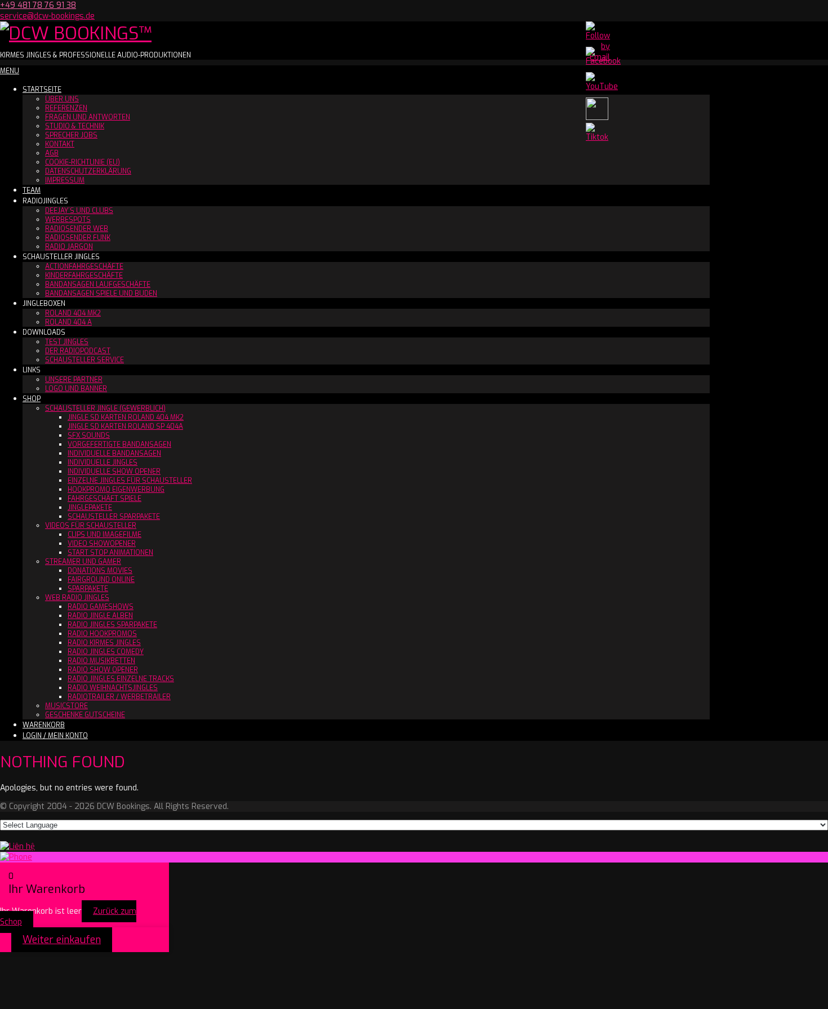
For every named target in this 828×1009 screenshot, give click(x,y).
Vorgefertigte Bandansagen (119, 444)
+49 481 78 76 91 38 (38, 5)
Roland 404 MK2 (73, 313)
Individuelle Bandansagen (114, 453)
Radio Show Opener (103, 669)
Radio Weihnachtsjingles (113, 687)
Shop (32, 398)
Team (32, 190)
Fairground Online (101, 579)
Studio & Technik (74, 126)
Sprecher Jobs (71, 135)
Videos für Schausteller (90, 525)
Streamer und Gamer (83, 561)
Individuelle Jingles (102, 462)
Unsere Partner (74, 379)
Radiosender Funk (77, 237)
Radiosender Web (76, 228)
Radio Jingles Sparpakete (112, 624)
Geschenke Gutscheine (85, 714)
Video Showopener (102, 543)
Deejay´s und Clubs (79, 210)
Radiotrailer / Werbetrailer (119, 696)
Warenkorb (44, 725)
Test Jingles (66, 341)
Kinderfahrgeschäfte (84, 275)
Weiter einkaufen (62, 939)
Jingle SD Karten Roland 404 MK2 (126, 417)
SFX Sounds (89, 435)
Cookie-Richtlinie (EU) (82, 162)
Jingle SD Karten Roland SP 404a (125, 426)
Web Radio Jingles (77, 597)
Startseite (42, 89)
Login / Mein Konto (55, 735)
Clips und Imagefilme (104, 534)
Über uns (62, 99)
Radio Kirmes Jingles (104, 642)
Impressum (64, 180)
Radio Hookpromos (102, 633)
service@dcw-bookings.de (47, 16)
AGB (52, 153)
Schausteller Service (84, 360)
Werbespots (68, 219)
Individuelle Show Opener (114, 471)
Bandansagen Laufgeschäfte (97, 284)
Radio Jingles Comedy (106, 651)
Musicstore (66, 705)
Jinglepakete (90, 507)
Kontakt (59, 144)
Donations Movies (100, 570)
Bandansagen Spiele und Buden (101, 293)
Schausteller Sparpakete (114, 516)
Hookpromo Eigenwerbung (116, 489)
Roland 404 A (68, 322)
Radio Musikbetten (101, 660)
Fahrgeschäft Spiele (104, 498)
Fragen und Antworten (87, 117)
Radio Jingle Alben (100, 615)
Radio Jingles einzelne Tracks (121, 678)
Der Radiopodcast (77, 350)
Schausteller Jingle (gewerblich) (105, 408)
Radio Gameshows (100, 606)
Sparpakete (88, 588)
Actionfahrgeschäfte (84, 266)
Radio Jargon (69, 246)
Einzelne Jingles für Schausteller (130, 480)
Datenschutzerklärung (88, 171)
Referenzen (66, 108)
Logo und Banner (76, 388)
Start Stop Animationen (110, 552)
